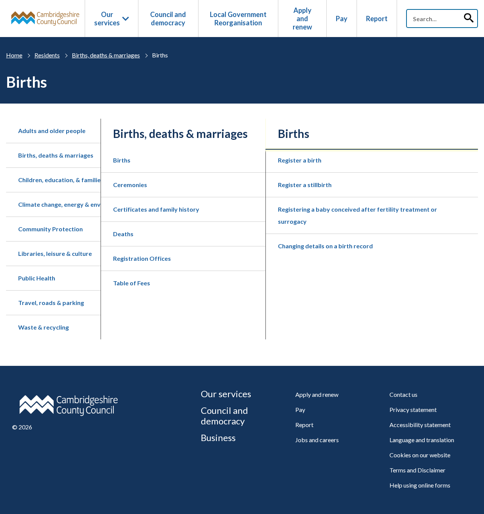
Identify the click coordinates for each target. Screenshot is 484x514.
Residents (47, 55)
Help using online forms (419, 485)
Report (377, 18)
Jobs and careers (317, 439)
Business (218, 437)
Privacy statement (413, 409)
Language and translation (421, 439)
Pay (341, 18)
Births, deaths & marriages (106, 55)
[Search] (468, 18)
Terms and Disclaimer (417, 470)
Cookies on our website (419, 454)
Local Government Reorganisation (238, 18)
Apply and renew (302, 18)
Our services (107, 18)
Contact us (403, 394)
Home (14, 55)
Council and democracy (168, 18)
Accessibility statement (420, 424)
